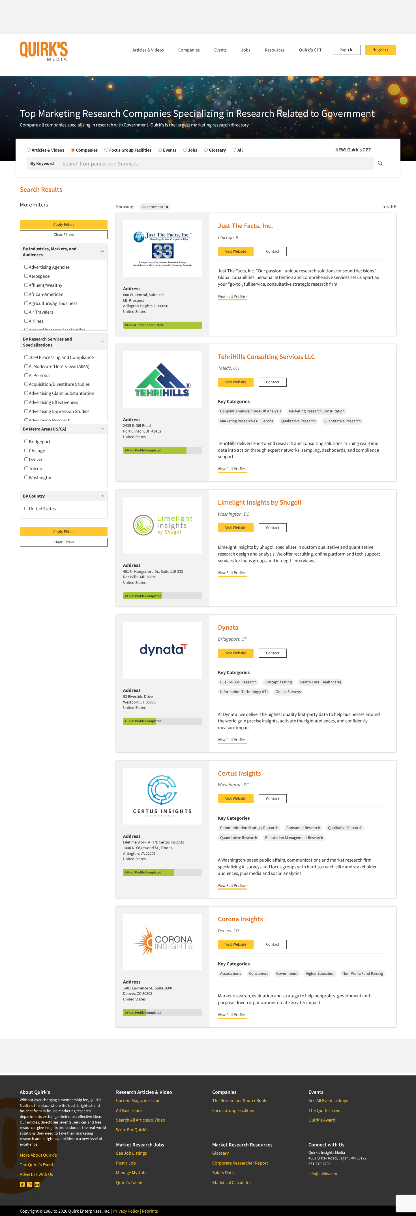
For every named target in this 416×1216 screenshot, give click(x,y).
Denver (35, 459)
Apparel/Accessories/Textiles (56, 330)
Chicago (36, 450)
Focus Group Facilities (233, 1110)
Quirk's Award (321, 1120)
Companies (189, 50)
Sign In (346, 49)
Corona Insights (240, 918)
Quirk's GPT (310, 50)
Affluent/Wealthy (45, 285)
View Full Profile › (232, 296)
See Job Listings (131, 1153)
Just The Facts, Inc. (245, 225)
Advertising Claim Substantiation (61, 393)
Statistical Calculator (231, 1182)
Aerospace (39, 276)
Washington (40, 477)
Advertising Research (49, 420)
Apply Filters (63, 224)
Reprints (150, 1211)
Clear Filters (64, 234)
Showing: (125, 206)
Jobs (245, 50)
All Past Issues (129, 1110)
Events (220, 50)
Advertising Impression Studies (58, 411)
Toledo (35, 468)
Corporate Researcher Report (240, 1163)
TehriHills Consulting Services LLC (266, 356)
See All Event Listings (328, 1100)
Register (380, 49)
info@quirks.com (322, 1173)
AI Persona (39, 375)
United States (42, 508)
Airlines (35, 321)
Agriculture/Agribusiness (52, 303)
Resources (275, 50)
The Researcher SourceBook (239, 1100)
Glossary (220, 1153)
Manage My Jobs (131, 1172)
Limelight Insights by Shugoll (260, 502)
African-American (45, 294)
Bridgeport (39, 441)
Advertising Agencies (49, 267)
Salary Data (223, 1172)
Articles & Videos (148, 50)
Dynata (228, 627)
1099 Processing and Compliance (61, 357)
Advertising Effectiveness (53, 402)
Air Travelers (40, 312)
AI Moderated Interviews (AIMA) (58, 366)
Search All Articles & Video (140, 1120)
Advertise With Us (36, 1174)
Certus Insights (239, 773)
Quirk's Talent (129, 1182)
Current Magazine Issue (138, 1100)
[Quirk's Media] (44, 51)
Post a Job (126, 1163)
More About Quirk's (38, 1155)
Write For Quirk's (132, 1129)
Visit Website (235, 251)
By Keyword (42, 163)
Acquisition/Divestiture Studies (59, 384)
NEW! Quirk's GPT (353, 150)
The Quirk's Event (36, 1164)
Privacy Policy (126, 1211)
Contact (272, 251)
